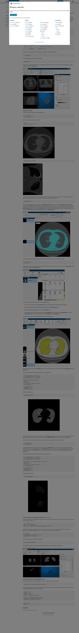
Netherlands (42, 22)
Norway (41, 24)
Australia (57, 22)
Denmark (27, 24)
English (42, 34)
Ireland (26, 32)
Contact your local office (39, 42)
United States (12, 25)
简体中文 (58, 29)
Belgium (26, 22)
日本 (56, 32)
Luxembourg (27, 36)
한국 (56, 34)
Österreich (42, 25)
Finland (26, 29)
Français (43, 36)
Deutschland (27, 25)
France (26, 31)
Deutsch (42, 32)
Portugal (42, 27)
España (26, 27)
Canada (11, 24)
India (56, 24)
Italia (26, 34)
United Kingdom (43, 38)
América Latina (13, 22)
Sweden (41, 29)
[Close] (68, 3)
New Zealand (57, 25)
